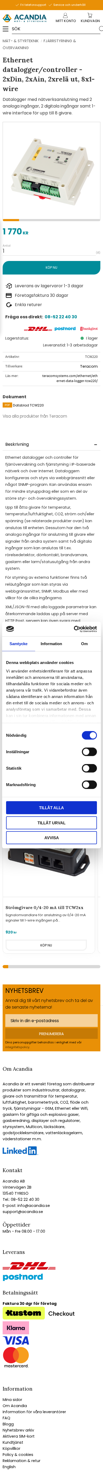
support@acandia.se (23, 1211)
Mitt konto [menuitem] (66, 21)
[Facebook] (20, 1153)
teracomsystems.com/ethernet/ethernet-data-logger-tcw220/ (70, 378)
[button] (7, 31)
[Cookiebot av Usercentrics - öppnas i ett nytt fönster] (74, 628)
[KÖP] (51, 268)
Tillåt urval (51, 822)
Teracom (89, 366)
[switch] (89, 752)
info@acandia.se (33, 1205)
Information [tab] (51, 643)
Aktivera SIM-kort (19, 1436)
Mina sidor (12, 1399)
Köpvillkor (11, 1448)
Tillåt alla (51, 807)
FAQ (6, 1418)
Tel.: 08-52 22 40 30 (21, 1199)
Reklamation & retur (21, 1460)
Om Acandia (15, 1405)
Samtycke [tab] (18, 643)
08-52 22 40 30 (61, 317)
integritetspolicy (17, 1047)
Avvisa (51, 837)
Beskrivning (17, 444)
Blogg (8, 1424)
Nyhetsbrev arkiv (18, 1430)
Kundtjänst (13, 1442)
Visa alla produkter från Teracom (35, 416)
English (9, 1466)
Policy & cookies (18, 1454)
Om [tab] (84, 643)
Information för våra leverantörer (34, 1412)
